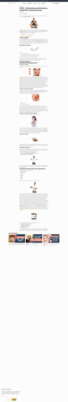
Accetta (14, 399)
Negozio (24, 3)
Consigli (34, 3)
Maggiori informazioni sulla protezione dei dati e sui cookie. (9, 396)
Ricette (39, 3)
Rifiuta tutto (8, 399)
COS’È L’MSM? (23, 33)
